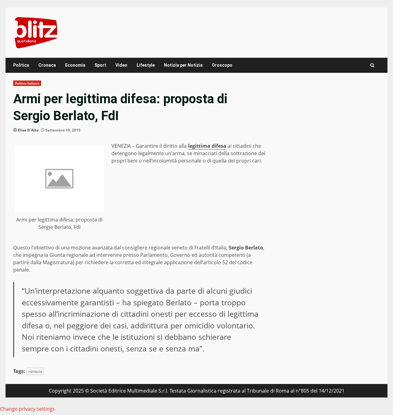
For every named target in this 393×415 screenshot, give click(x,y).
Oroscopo (222, 65)
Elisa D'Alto (28, 130)
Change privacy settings (27, 408)
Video (121, 65)
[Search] (372, 65)
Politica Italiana (27, 83)
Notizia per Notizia (183, 65)
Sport (100, 65)
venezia (35, 371)
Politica (21, 65)
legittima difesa (207, 146)
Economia (75, 65)
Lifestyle (146, 65)
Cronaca (47, 65)
